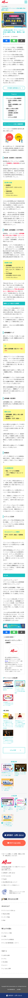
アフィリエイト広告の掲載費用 (13, 98)
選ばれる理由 (6, 913)
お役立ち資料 (6, 955)
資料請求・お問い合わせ (15, 835)
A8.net (6, 661)
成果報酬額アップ (12, 110)
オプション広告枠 (12, 117)
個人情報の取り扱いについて (10, 882)
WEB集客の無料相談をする (14, 88)
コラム (4, 958)
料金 (4, 920)
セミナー (5, 965)
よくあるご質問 (7, 968)
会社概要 (19, 989)
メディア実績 (6, 917)
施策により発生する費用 (12, 108)
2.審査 (4, 936)
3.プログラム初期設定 (8, 939)
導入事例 (5, 962)
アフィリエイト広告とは (9, 910)
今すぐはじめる (15, 843)
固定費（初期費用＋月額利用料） (14, 101)
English (5, 879)
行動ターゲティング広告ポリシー (11, 885)
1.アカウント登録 (7, 933)
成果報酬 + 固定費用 (13, 112)
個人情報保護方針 (11, 989)
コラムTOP (13, 750)
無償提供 (10, 115)
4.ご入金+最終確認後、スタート (11, 942)
